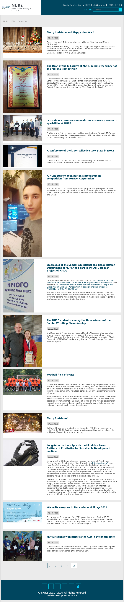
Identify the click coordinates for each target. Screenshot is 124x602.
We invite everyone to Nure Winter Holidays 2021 (77, 507)
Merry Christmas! (57, 418)
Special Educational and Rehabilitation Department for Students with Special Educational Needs (80, 281)
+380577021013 (115, 4)
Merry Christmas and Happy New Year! (70, 32)
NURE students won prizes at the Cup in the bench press (81, 536)
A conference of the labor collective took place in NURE (80, 150)
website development (57, 595)
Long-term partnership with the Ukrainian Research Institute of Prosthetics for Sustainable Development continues (78, 448)
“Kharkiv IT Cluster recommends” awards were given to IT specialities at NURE (82, 122)
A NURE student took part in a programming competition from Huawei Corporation (74, 177)
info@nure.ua (99, 4)
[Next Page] (74, 565)
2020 (13, 21)
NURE (5, 21)
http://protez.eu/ (100, 463)
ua (85, 9)
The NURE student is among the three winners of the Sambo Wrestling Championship (79, 321)
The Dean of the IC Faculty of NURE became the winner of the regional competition (82, 67)
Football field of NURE (60, 374)
